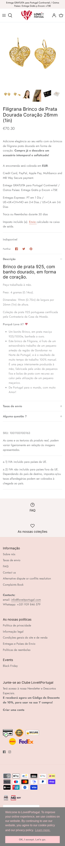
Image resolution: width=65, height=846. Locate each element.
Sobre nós (9, 554)
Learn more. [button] (42, 830)
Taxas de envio (12, 406)
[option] (32, 55)
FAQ (5, 566)
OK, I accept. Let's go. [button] (32, 839)
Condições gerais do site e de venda (25, 637)
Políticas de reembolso (17, 650)
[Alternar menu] (4, 15)
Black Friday (10, 666)
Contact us (9, 572)
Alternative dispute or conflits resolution (27, 578)
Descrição (9, 259)
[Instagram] (9, 752)
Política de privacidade (17, 625)
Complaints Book (13, 585)
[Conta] (53, 15)
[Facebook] (4, 752)
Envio (33, 222)
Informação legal (13, 631)
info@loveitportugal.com (26, 600)
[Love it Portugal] (32, 15)
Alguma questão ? (15, 416)
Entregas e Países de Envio (19, 644)
